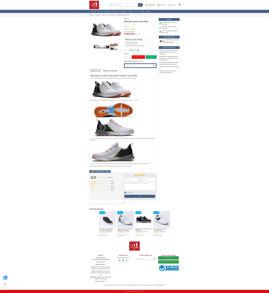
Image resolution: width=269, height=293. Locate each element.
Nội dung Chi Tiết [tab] (95, 71)
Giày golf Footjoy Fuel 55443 (171, 39)
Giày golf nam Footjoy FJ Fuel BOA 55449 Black (143, 229)
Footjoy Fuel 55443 (94, 78)
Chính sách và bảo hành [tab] (110, 71)
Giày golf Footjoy (94, 138)
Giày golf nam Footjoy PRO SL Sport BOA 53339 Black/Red (106, 229)
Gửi (140, 196)
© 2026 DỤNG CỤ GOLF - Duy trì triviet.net (134, 291)
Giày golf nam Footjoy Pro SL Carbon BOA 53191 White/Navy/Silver (160, 229)
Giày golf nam (93, 163)
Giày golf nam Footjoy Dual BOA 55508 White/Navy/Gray (125, 229)
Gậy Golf (126, 19)
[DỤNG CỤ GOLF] (94, 4)
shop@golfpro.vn (102, 281)
